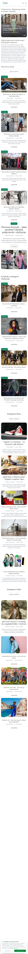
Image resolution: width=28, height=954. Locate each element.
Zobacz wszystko (14, 71)
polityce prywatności (14, 948)
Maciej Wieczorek (6, 32)
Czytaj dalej (14, 246)
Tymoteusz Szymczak (10, 340)
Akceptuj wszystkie (20, 950)
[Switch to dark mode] (23, 3)
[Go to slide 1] (22, 35)
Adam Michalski (10, 98)
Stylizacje (6, 25)
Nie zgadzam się (8, 950)
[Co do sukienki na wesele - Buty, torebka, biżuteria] (14, 25)
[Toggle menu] (25, 3)
